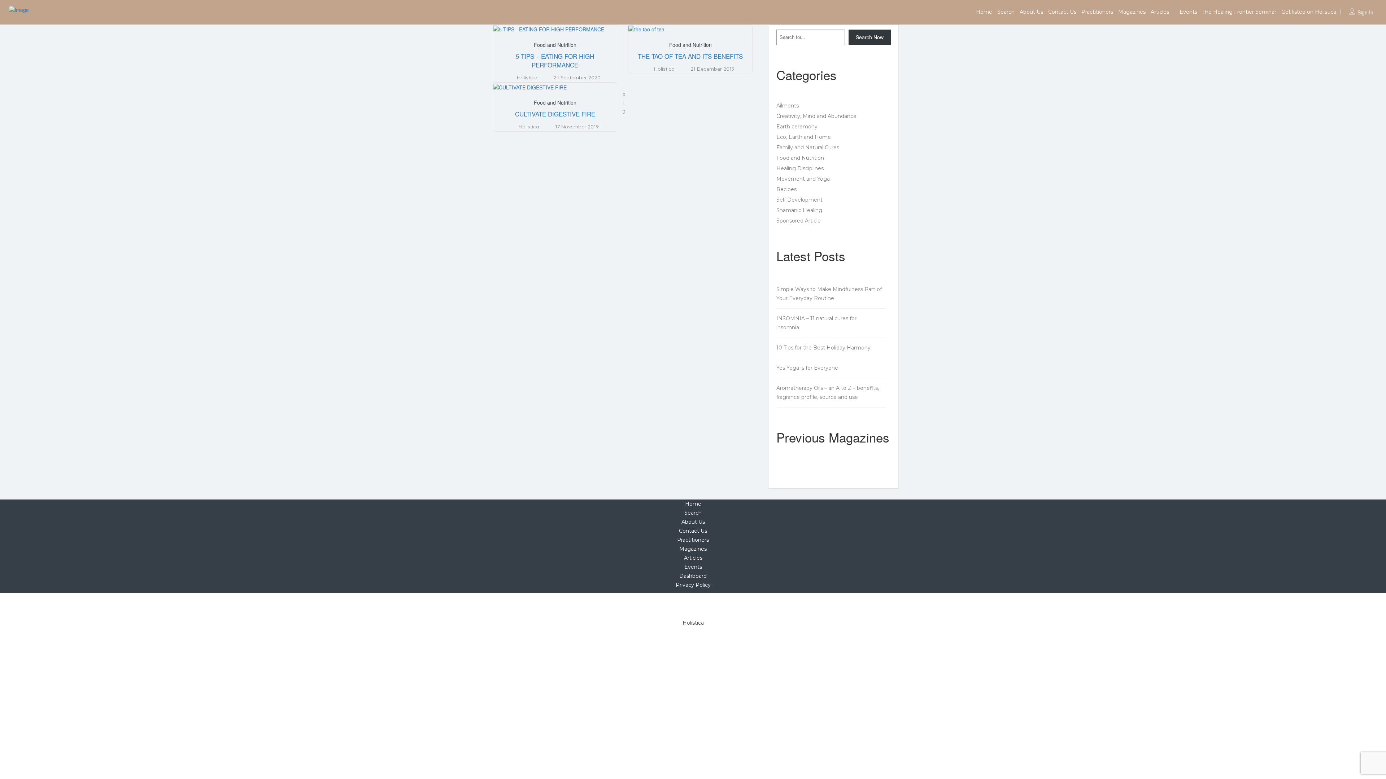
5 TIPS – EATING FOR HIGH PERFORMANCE (555, 60)
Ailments (787, 105)
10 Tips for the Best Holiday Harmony (823, 347)
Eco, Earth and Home (803, 137)
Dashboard (693, 576)
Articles (1160, 12)
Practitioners (1097, 12)
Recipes (786, 189)
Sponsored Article (798, 220)
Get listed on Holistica (1308, 12)
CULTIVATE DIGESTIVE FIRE (555, 113)
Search (1006, 12)
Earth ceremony (797, 126)
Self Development (799, 200)
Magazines (1132, 12)
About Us (1031, 12)
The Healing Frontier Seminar (1239, 12)
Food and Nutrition (555, 44)
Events (1188, 12)
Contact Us (1062, 12)
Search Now (870, 37)
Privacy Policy (693, 585)
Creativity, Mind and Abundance (816, 116)
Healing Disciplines (800, 168)
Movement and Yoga (803, 179)
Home (984, 12)
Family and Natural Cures (807, 147)
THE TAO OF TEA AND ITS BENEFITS (690, 56)
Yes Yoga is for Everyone (807, 368)
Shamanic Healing (799, 210)
